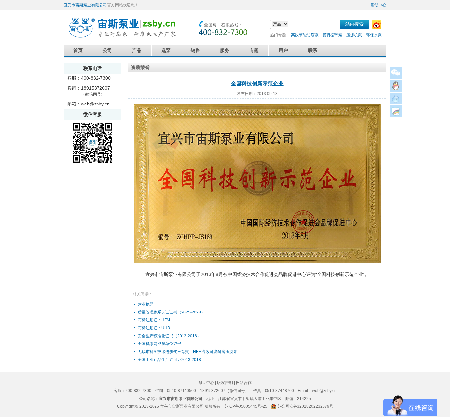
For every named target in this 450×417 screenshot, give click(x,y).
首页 (78, 50)
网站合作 (244, 382)
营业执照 (146, 304)
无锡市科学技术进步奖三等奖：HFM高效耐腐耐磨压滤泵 (187, 351)
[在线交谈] (396, 115)
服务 (224, 50)
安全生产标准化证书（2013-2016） (169, 336)
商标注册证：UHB (154, 328)
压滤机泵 (354, 35)
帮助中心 (378, 5)
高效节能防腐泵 (305, 35)
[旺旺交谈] (396, 102)
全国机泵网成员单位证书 (159, 344)
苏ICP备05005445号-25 (245, 406)
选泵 (166, 50)
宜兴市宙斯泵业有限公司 (85, 5)
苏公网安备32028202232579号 (305, 406)
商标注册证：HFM (154, 320)
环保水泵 (374, 35)
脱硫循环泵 (332, 35)
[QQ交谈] (396, 90)
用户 (283, 50)
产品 (136, 50)
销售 (195, 50)
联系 (312, 50)
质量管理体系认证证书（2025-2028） (171, 312)
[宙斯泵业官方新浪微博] (376, 24)
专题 (254, 50)
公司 (107, 50)
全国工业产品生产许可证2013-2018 (169, 359)
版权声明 (225, 382)
